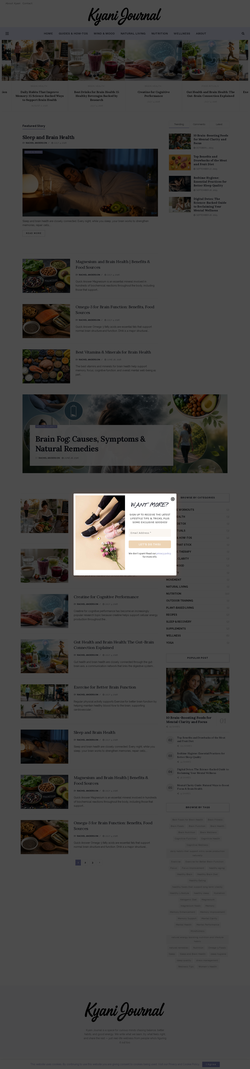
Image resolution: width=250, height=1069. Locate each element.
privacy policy (163, 553)
